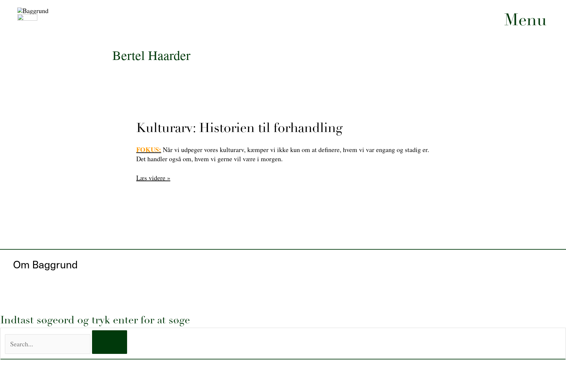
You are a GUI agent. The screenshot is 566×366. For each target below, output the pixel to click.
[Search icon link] (540, 140)
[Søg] (109, 342)
